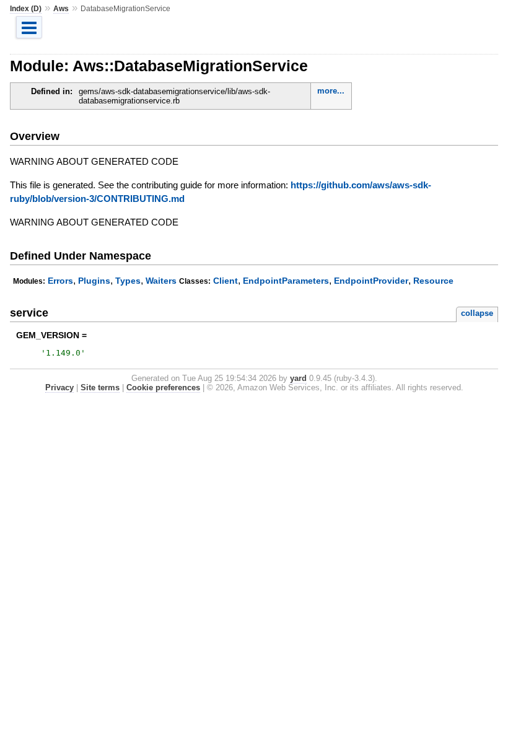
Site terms (100, 387)
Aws (61, 8)
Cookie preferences (163, 387)
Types (128, 281)
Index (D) (26, 8)
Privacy (59, 387)
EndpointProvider (371, 281)
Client (225, 281)
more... (330, 90)
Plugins (94, 281)
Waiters (161, 281)
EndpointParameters (286, 281)
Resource (433, 281)
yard (298, 378)
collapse (477, 313)
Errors (60, 281)
